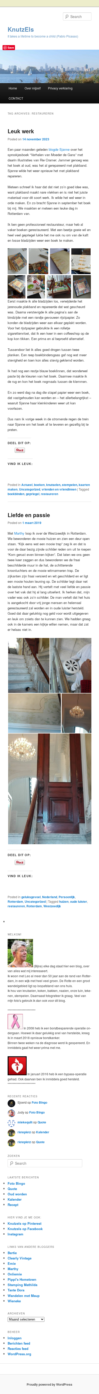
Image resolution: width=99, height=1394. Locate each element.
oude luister (78, 901)
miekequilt (25, 1122)
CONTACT (16, 98)
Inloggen (15, 1337)
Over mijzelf (33, 88)
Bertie (12, 1252)
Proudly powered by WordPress (49, 1384)
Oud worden (17, 1194)
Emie (12, 1263)
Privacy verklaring (60, 88)
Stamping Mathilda (22, 1284)
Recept (13, 1204)
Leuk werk (21, 131)
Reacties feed (18, 1348)
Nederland (49, 897)
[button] (17, 261)
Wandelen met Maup (24, 1295)
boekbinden (16, 494)
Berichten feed (19, 1343)
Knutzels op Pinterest (24, 1223)
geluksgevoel (31, 897)
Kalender (42, 1132)
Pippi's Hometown (22, 1279)
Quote (42, 1122)
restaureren (49, 494)
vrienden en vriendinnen (59, 489)
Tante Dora (16, 1290)
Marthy (19, 533)
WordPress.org (19, 1353)
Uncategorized (29, 489)
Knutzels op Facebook (25, 1228)
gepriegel (32, 494)
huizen (64, 901)
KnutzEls (21, 29)
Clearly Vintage (19, 1258)
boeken (39, 484)
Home (13, 88)
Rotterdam (15, 901)
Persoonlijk (67, 897)
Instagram (15, 1234)
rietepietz (24, 1132)
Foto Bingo (39, 1102)
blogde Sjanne (59, 149)
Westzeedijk (52, 906)
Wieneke (14, 1300)
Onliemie (15, 1274)
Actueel (26, 484)
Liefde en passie (29, 515)
